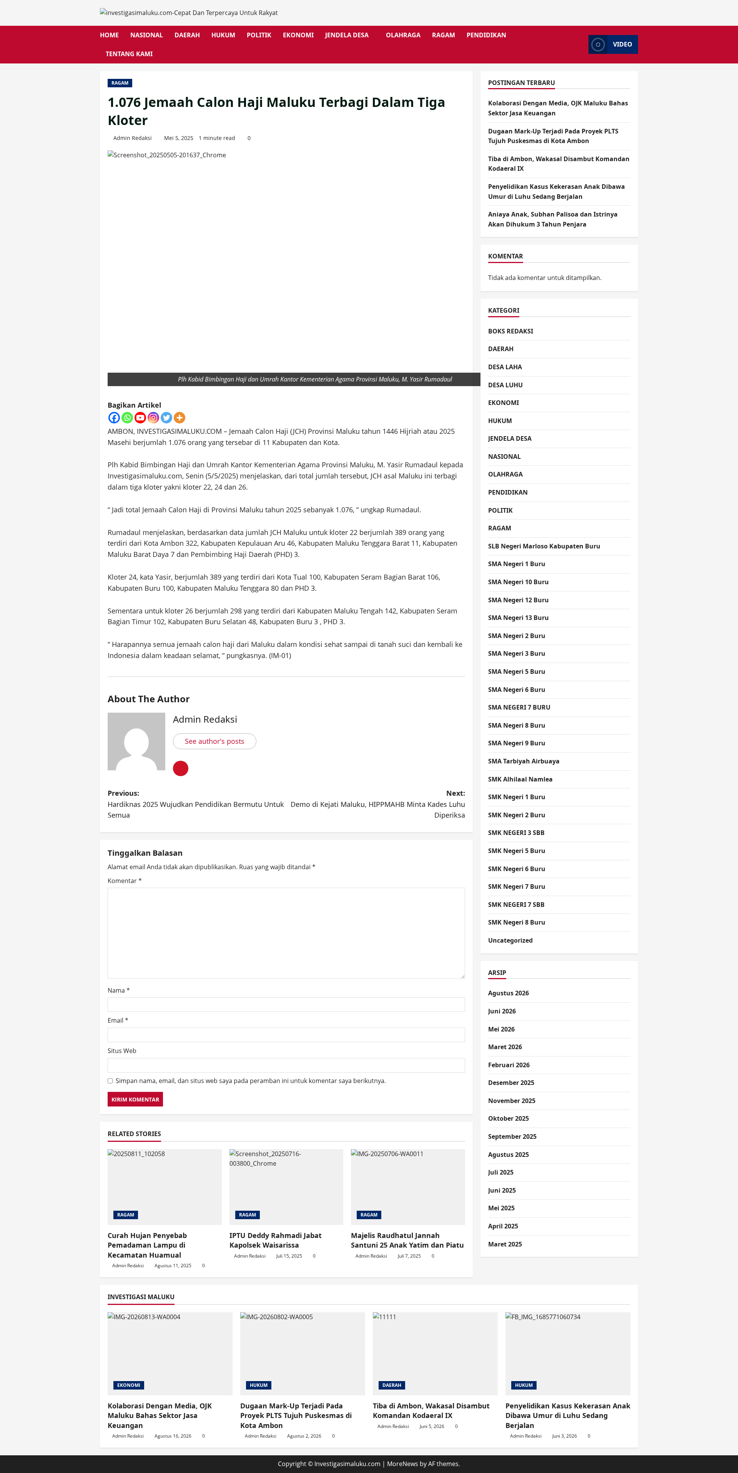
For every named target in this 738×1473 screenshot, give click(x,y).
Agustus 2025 (508, 1154)
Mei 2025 (501, 1208)
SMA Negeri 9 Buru (516, 743)
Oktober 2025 (508, 1118)
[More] (179, 417)
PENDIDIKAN (486, 35)
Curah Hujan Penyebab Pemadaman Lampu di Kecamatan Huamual (147, 1245)
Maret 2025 (505, 1244)
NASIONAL (146, 35)
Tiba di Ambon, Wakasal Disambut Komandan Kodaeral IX (431, 1410)
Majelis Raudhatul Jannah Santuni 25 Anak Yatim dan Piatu (407, 1240)
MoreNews (402, 1464)
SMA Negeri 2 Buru (516, 636)
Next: (378, 804)
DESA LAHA (505, 367)
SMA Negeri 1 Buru (516, 564)
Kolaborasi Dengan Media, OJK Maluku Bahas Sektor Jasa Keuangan (160, 1415)
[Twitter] (166, 417)
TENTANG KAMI (129, 54)
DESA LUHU (505, 384)
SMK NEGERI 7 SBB (516, 904)
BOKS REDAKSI (510, 331)
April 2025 (503, 1226)
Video (622, 44)
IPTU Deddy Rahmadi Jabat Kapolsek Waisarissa (275, 1240)
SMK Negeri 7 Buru (516, 886)
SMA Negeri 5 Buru (516, 671)
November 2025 (511, 1100)
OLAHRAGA (403, 35)
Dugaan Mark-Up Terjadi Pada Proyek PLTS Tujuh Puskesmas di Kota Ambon (296, 1415)
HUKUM (223, 35)
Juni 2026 (502, 1011)
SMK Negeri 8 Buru (516, 922)
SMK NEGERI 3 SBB (516, 832)
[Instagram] (153, 417)
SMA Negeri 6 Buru (516, 689)
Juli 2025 (501, 1172)
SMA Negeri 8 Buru (516, 725)
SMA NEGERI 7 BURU (519, 707)
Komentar (125, 880)
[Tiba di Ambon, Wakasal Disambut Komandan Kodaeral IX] (435, 1354)
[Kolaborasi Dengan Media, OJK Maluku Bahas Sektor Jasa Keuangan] (170, 1354)
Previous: (196, 804)
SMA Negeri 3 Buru (516, 653)
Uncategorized (510, 940)
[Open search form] (580, 44)
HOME (109, 35)
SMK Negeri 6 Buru (516, 868)
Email (118, 1020)
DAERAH (187, 35)
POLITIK (259, 35)
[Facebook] (114, 417)
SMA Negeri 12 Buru (518, 600)
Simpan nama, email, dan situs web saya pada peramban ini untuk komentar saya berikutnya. (251, 1080)
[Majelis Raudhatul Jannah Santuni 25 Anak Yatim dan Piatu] (408, 1187)
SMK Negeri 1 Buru (516, 797)
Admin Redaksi (132, 138)
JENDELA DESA (347, 35)
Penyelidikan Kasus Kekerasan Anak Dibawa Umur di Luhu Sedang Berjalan (567, 1415)
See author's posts (214, 741)
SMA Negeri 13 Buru (518, 617)
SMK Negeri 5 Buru (516, 850)
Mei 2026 (501, 1029)
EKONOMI (298, 35)
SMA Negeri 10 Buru (518, 582)
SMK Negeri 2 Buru (516, 815)
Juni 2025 (502, 1190)
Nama (119, 990)
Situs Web (122, 1050)
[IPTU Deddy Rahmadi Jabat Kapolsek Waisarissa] (286, 1187)
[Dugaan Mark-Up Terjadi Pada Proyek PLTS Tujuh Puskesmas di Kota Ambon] (302, 1354)
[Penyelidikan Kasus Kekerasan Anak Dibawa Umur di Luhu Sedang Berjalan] (567, 1354)
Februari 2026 (509, 1065)
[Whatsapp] (127, 417)
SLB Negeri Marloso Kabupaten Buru (544, 546)
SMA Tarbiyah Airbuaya (524, 761)
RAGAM (443, 35)
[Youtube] (140, 417)
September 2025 (512, 1136)
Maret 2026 (505, 1047)
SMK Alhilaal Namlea (520, 779)
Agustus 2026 (508, 993)
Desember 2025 (511, 1082)
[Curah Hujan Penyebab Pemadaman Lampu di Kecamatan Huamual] (165, 1187)
